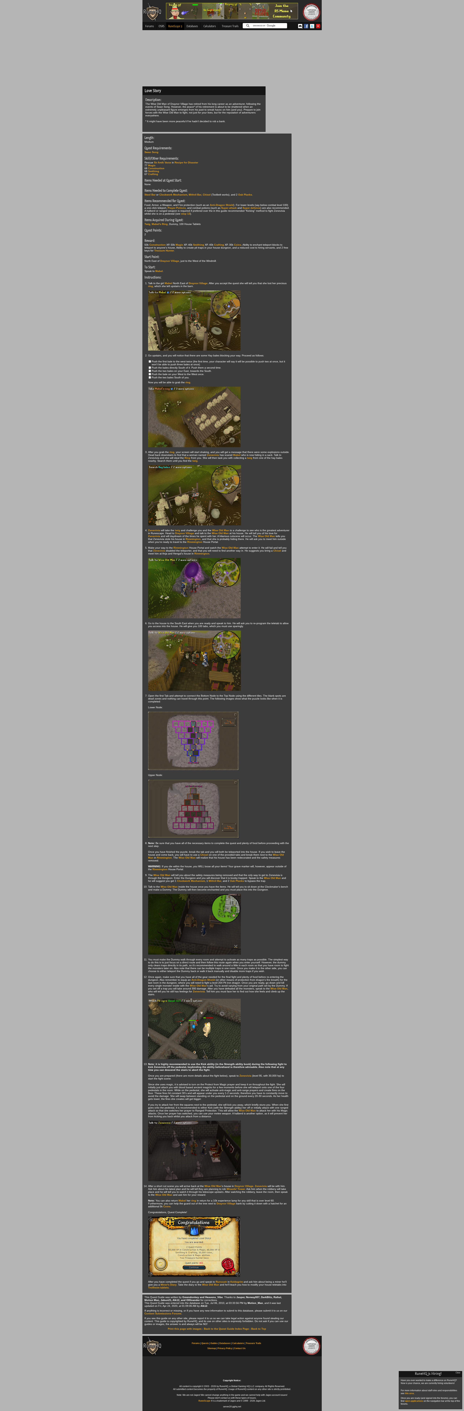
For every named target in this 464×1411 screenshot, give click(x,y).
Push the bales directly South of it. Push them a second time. (186, 367)
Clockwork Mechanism (173, 194)
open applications (414, 1401)
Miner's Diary (169, 1284)
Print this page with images (185, 1328)
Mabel (159, 271)
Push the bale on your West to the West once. (178, 374)
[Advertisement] (232, 59)
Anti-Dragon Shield (221, 205)
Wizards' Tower (236, 1189)
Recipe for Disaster (186, 162)
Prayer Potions (177, 207)
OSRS (161, 26)
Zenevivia (213, 455)
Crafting (153, 174)
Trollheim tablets (158, 1287)
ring (150, 286)
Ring (187, 457)
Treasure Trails (230, 26)
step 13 (185, 213)
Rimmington (193, 539)
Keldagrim (236, 1281)
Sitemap (211, 1348)
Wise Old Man (220, 530)
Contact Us (240, 1348)
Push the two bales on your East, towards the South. (182, 370)
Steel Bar (150, 194)
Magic (152, 165)
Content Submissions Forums (162, 1313)
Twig (147, 224)
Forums (149, 26)
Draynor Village (169, 260)
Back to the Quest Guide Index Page (226, 1328)
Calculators (210, 26)
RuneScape (204, 1401)
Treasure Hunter (164, 250)
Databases (192, 26)
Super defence (251, 207)
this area (409, 1393)
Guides (214, 1343)
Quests (205, 1343)
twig (249, 457)
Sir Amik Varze (162, 162)
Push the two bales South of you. (170, 377)
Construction (156, 168)
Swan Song (151, 152)
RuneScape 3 (175, 26)
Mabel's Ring (160, 224)
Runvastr (221, 1281)
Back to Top (258, 1328)
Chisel (207, 194)
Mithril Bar (195, 194)
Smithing (153, 171)
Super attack (229, 207)
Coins (237, 244)
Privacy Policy (225, 1348)
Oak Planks (245, 194)
